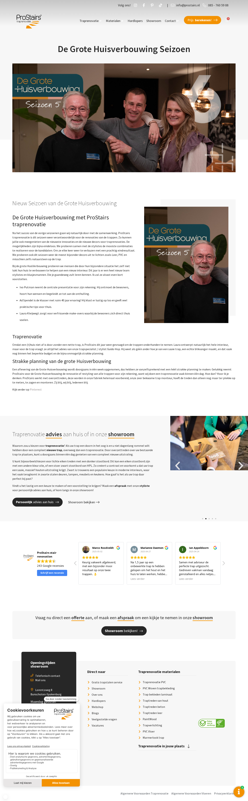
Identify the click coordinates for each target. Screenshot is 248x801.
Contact (170, 21)
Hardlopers (135, 21)
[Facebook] (144, 5)
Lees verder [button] (138, 579)
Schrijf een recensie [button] (52, 572)
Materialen (113, 21)
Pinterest (36, 389)
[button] (177, 465)
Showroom (153, 21)
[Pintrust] (153, 5)
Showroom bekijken (81, 502)
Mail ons (40, 680)
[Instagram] (136, 5)
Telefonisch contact (47, 676)
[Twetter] (161, 5)
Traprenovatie (89, 21)
